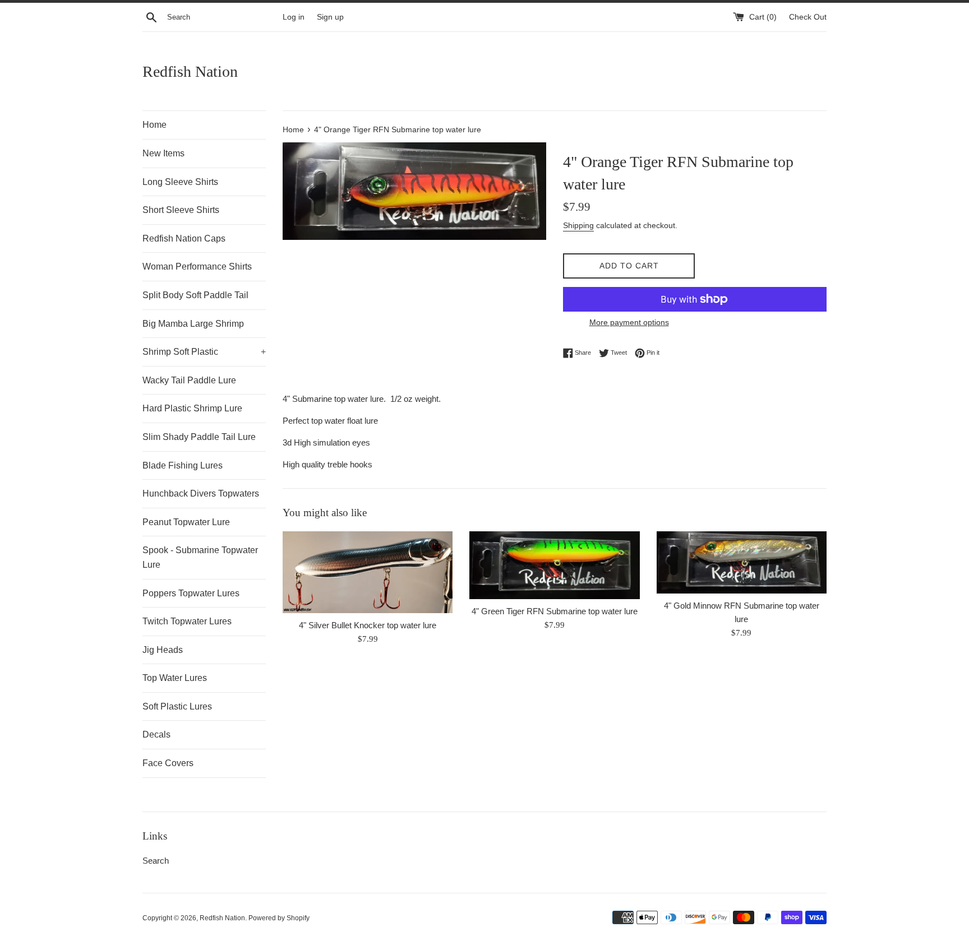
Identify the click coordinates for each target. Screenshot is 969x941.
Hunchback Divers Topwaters (200, 493)
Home (154, 124)
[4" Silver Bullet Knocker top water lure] (368, 572)
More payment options (629, 322)
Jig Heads (162, 650)
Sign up (330, 17)
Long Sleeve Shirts (180, 182)
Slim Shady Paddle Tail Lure (199, 437)
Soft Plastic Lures (177, 706)
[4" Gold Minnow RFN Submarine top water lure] (742, 562)
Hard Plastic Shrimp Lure (192, 408)
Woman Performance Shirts (197, 266)
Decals (156, 734)
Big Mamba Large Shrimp (193, 323)
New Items (163, 153)
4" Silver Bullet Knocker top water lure (367, 625)
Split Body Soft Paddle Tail (195, 295)
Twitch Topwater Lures (187, 621)
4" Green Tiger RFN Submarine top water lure (555, 611)
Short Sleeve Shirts (180, 210)
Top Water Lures (174, 678)
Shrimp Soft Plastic (204, 351)
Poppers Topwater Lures (190, 593)
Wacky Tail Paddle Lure (189, 380)
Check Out (808, 17)
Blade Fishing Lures (182, 465)
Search (155, 860)
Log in (293, 17)
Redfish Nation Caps (183, 238)
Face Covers (167, 763)
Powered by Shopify (279, 918)
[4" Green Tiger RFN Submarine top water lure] (554, 565)
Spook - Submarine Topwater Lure (200, 557)
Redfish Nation (190, 71)
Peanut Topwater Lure (186, 522)
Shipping (578, 225)
